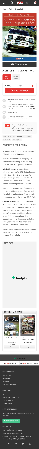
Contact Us (6, 375)
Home (4, 9)
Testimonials (7, 404)
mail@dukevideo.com (15, 433)
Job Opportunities (9, 385)
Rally (10, 9)
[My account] (26, 3)
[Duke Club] (7, 126)
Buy (11, 347)
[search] (12, 3)
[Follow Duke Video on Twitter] (23, 443)
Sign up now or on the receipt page (22, 130)
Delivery (5, 382)
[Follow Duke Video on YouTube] (16, 443)
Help (4, 394)
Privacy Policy (7, 400)
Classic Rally (19, 9)
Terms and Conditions (10, 397)
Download (16, 77)
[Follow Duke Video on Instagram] (30, 443)
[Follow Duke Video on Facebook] (9, 443)
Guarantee (6, 378)
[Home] (20, 4)
